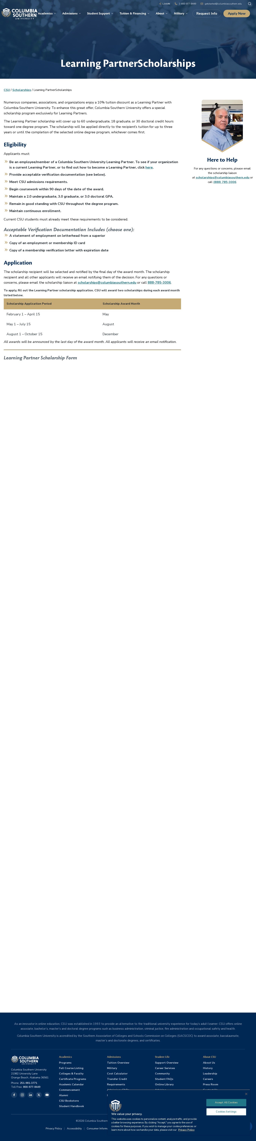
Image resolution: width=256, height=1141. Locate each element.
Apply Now (237, 13)
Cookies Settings (226, 1111)
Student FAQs (164, 1079)
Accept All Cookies (226, 1102)
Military (112, 1068)
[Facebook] (14, 1095)
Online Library (164, 1084)
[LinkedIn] (31, 1095)
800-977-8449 (31, 1087)
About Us (209, 1063)
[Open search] (249, 3)
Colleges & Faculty (71, 1073)
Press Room (210, 1084)
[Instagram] (22, 1095)
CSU (7, 90)
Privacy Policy (54, 1128)
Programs (65, 1063)
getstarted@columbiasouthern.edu (223, 3)
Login (166, 3)
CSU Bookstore (69, 1101)
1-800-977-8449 (187, 3)
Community (162, 1073)
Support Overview (166, 1063)
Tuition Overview (118, 1063)
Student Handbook (71, 1106)
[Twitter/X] (39, 1095)
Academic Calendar (71, 1084)
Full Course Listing (71, 1068)
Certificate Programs (72, 1079)
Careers (208, 1079)
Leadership (210, 1073)
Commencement (69, 1090)
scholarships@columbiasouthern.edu (107, 282)
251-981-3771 (28, 1083)
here (149, 167)
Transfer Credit (117, 1079)
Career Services (165, 1068)
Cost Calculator (117, 1073)
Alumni (63, 1095)
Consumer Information (100, 1128)
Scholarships (21, 90)
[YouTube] (47, 1095)
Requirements (116, 1084)
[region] (179, 1112)
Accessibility (74, 1128)
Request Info (206, 13)
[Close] (246, 1094)
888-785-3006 (159, 282)
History (208, 1068)
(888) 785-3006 (224, 182)
